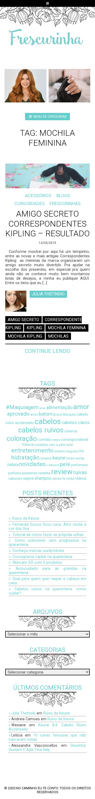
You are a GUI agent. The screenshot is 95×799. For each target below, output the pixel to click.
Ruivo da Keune (25, 518)
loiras (70, 458)
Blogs (63, 195)
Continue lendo (47, 351)
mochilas (58, 336)
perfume (14, 473)
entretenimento (32, 450)
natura (12, 464)
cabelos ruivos (41, 430)
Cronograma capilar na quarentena (42, 557)
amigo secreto (23, 319)
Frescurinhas (65, 203)
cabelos (48, 421)
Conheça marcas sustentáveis (38, 551)
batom (46, 414)
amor (81, 407)
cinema (70, 431)
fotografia (72, 451)
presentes (29, 473)
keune (59, 458)
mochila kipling (25, 336)
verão (70, 479)
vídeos (81, 478)
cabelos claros (75, 422)
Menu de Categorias (49, 116)
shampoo (42, 478)
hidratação (25, 457)
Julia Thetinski (48, 294)
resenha (44, 473)
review (62, 471)
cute (69, 445)
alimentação (59, 407)
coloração (22, 438)
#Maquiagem (22, 407)
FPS (81, 451)
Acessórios (38, 195)
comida (44, 439)
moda (79, 458)
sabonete (15, 479)
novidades (32, 464)
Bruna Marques (64, 414)
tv (63, 478)
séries (56, 479)
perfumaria (79, 465)
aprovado (18, 414)
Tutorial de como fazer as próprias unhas (48, 534)
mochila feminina (67, 328)
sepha (28, 478)
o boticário (52, 465)
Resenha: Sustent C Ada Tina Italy (47, 747)
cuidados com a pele (49, 445)
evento (59, 451)
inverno (46, 458)
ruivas (80, 472)
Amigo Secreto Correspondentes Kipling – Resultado (47, 223)
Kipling (34, 328)
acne (42, 408)
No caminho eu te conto (37, 788)
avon (34, 414)
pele (65, 464)
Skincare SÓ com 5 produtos (37, 562)
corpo (55, 440)
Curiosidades (30, 203)
